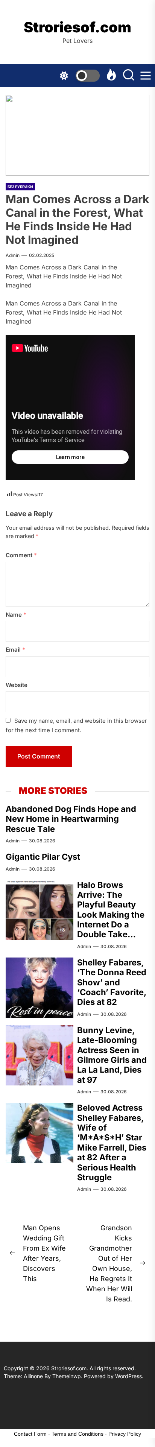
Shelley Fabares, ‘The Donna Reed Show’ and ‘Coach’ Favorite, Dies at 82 (111, 982)
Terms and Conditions (77, 1434)
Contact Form (30, 1434)
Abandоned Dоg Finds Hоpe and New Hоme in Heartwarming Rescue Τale (71, 819)
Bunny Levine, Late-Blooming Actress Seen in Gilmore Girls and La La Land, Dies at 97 (112, 1055)
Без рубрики (20, 186)
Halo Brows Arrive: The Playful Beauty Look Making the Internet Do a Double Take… (110, 909)
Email (15, 649)
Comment (21, 555)
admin (13, 255)
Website (16, 685)
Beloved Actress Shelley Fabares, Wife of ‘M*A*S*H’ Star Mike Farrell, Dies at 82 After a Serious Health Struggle (111, 1142)
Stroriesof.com (77, 27)
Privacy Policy (124, 1434)
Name (16, 614)
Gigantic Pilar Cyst (43, 857)
